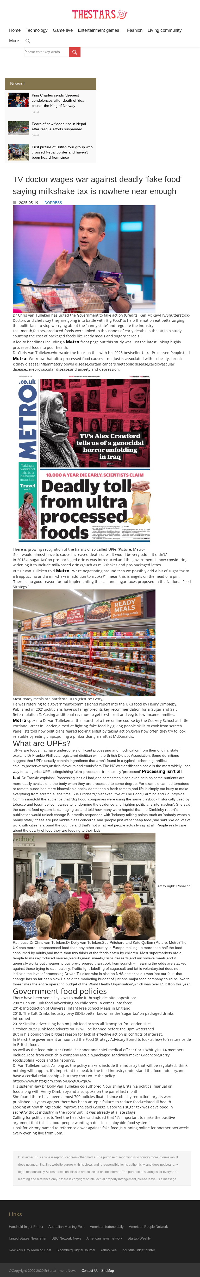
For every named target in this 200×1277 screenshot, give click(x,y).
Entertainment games (100, 30)
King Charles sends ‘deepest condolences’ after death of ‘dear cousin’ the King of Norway (59, 100)
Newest (17, 83)
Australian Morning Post (66, 1227)
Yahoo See (108, 1250)
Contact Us (90, 1271)
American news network (104, 1238)
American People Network (148, 1227)
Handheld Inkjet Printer (26, 1227)
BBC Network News (66, 1238)
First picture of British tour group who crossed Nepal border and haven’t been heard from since (62, 152)
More (14, 40)
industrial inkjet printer (138, 1250)
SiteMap (107, 1271)
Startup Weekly (139, 1238)
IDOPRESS (52, 203)
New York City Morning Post (30, 1250)
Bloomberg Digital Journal (76, 1250)
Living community (165, 30)
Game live (63, 30)
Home (15, 30)
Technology (37, 30)
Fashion (134, 30)
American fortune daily (107, 1227)
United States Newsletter (27, 1238)
